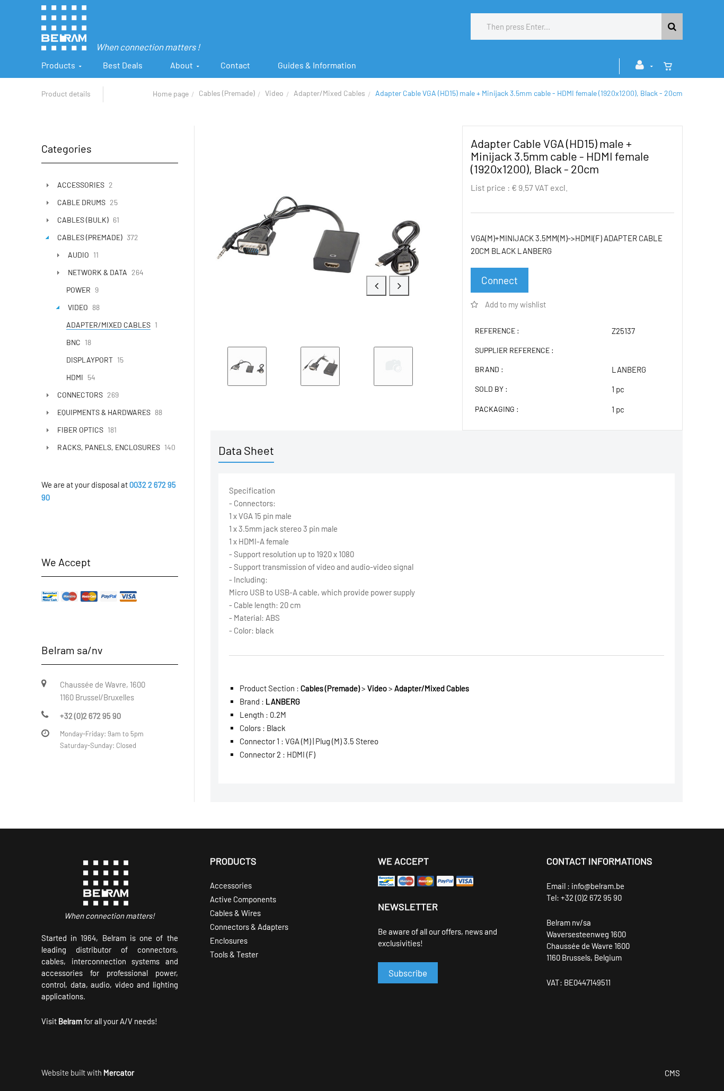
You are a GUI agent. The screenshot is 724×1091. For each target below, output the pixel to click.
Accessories (80, 184)
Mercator (118, 1072)
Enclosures (229, 940)
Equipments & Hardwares (104, 412)
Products (58, 65)
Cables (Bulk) (83, 219)
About (181, 65)
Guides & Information (317, 65)
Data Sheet (246, 450)
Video (274, 93)
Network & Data (97, 272)
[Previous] (376, 286)
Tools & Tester (234, 954)
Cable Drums (81, 202)
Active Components (243, 899)
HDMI (74, 377)
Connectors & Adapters (249, 926)
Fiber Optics (80, 429)
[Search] (672, 26)
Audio (78, 254)
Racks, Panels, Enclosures (108, 447)
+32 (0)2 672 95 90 (591, 897)
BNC (73, 342)
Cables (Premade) (227, 93)
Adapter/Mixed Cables (329, 93)
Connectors (80, 394)
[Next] (399, 286)
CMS (672, 1073)
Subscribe (408, 972)
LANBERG (629, 369)
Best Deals (123, 65)
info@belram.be (597, 886)
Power (78, 289)
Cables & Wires (235, 913)
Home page (171, 93)
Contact (235, 65)
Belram (70, 1021)
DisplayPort (89, 359)
